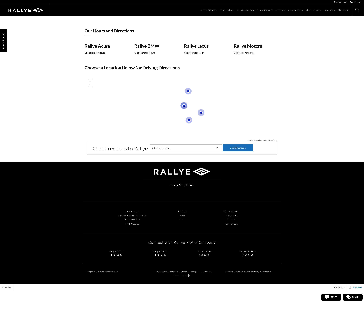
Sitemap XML (195, 272)
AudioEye (207, 272)
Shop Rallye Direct (209, 10)
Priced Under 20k (132, 224)
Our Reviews (232, 224)
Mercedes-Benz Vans (246, 10)
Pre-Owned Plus (132, 220)
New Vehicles (226, 10)
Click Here (90, 52)
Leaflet (250, 140)
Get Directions (238, 148)
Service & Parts (294, 10)
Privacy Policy (161, 272)
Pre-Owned (265, 10)
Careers (232, 220)
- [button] (90, 85)
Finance (182, 211)
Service (182, 215)
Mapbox (259, 140)
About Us (342, 10)
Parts (182, 220)
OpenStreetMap (270, 140)
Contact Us (231, 215)
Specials (279, 10)
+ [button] (90, 81)
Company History (232, 211)
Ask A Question (3, 40)
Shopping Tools (312, 10)
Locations (328, 10)
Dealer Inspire (265, 272)
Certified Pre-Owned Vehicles (132, 215)
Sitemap (184, 272)
